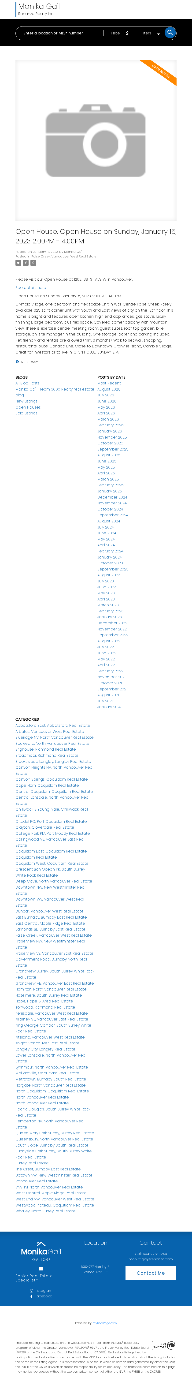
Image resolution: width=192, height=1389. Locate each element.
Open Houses (28, 407)
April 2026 (106, 413)
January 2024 (109, 557)
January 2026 (109, 431)
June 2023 (106, 587)
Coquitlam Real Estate (36, 857)
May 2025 (106, 467)
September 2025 (113, 449)
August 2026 (108, 389)
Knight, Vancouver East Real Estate (47, 1043)
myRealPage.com (104, 1323)
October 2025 (110, 443)
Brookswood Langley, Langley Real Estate (53, 761)
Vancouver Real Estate (36, 1181)
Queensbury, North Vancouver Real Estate (54, 1139)
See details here (30, 287)
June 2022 (106, 653)
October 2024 (110, 509)
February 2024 (110, 551)
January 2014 (109, 707)
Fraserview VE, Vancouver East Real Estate (54, 953)
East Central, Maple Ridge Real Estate (50, 923)
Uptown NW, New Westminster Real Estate (53, 1175)
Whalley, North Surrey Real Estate (45, 1211)
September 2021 (112, 689)
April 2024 (106, 545)
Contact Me (151, 1273)
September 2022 (112, 635)
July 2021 (105, 701)
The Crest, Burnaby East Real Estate (48, 1169)
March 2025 (108, 479)
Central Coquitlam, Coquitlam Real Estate (54, 791)
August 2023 (108, 575)
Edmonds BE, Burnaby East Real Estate (50, 929)
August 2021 (108, 695)
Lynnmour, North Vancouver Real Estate (51, 1067)
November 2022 (112, 629)
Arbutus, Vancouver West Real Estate (49, 731)
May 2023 (106, 593)
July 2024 (105, 527)
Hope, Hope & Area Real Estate (44, 1001)
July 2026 (105, 395)
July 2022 (105, 647)
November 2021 (111, 677)
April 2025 (106, 473)
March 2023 (108, 605)
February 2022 (110, 671)
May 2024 (106, 539)
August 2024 (108, 521)
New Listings (26, 401)
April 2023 (106, 599)
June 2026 (106, 401)
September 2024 (112, 515)
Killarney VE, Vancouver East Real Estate (51, 1019)
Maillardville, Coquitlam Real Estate (47, 1073)
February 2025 (110, 485)
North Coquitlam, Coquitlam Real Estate (52, 1091)
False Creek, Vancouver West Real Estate (63, 256)
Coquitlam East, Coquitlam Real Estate (51, 851)
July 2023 (105, 581)
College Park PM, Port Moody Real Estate (52, 833)
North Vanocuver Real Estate (42, 1103)
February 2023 (110, 611)
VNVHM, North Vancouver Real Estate (49, 1187)
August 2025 (108, 455)
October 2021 (109, 683)
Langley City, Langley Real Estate (45, 1049)
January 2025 (109, 491)
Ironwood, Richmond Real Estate (45, 1007)
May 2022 (106, 659)
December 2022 (112, 623)
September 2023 (112, 569)
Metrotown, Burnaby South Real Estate (50, 1079)
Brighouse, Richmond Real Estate (45, 749)
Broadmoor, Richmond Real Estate (46, 755)
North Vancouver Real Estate (42, 1097)
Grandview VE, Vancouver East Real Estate (54, 983)
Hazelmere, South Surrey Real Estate (48, 995)
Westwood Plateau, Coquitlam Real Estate (54, 1205)
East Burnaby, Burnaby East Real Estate (51, 917)
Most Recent (109, 383)
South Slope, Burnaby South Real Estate (52, 1145)
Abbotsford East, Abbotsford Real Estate (52, 725)
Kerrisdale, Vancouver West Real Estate (51, 1013)
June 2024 (106, 533)
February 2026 (110, 425)
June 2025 (106, 461)
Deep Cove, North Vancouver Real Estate (53, 881)
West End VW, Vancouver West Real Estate (54, 1199)
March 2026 (108, 419)
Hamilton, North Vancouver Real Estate (51, 989)
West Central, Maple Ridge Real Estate (51, 1193)
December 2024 (112, 497)
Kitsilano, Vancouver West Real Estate (50, 1037)
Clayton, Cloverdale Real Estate (44, 827)
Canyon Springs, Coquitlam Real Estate (51, 779)
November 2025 (112, 437)
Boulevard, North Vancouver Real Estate (52, 743)
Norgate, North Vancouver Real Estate (50, 1085)
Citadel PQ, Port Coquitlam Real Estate (51, 821)
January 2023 (109, 617)
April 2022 (106, 665)
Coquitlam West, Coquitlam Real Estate (52, 863)
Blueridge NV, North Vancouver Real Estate (54, 737)
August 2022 (108, 641)
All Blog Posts (27, 383)
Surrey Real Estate (32, 1163)
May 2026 (106, 407)
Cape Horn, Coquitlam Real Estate (47, 785)
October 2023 (110, 563)
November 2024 (112, 503)
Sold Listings (26, 413)
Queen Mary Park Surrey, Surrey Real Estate (54, 1133)
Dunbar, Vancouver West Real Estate (49, 911)
